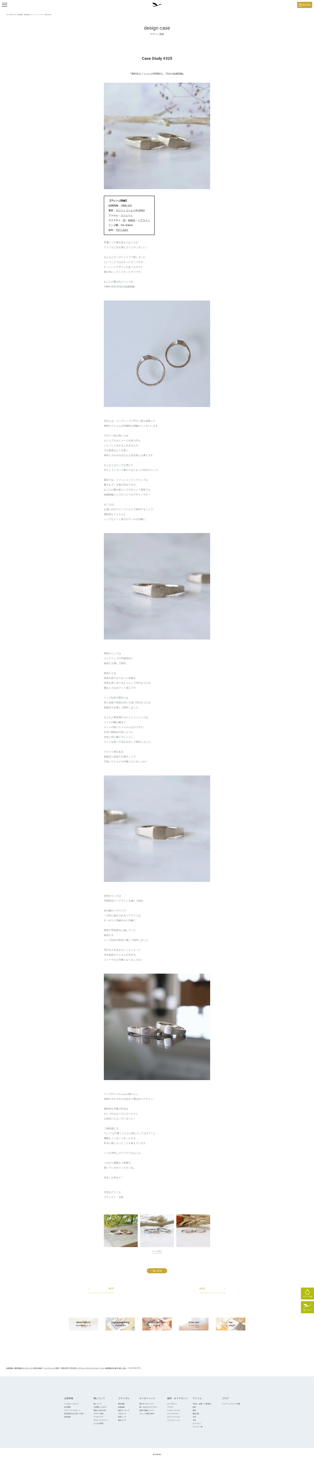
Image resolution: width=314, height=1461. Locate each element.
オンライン (197, 1423)
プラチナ (170, 1407)
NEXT (101, 1288)
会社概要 (67, 1407)
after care (194, 1324)
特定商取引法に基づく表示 (74, 1413)
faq (231, 1324)
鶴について (98, 1404)
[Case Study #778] (193, 1230)
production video (157, 1324)
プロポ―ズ (122, 1413)
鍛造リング (122, 1417)
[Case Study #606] (157, 1230)
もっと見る (157, 1251)
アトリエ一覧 (197, 1427)
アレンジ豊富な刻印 (146, 1413)
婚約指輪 (121, 1404)
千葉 (194, 1420)
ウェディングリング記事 (231, 1404)
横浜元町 (196, 1413)
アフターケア (98, 1417)
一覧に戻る (156, 1270)
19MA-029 (126, 205)
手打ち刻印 (122, 230)
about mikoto (83, 1324)
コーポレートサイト (71, 1404)
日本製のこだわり (100, 1407)
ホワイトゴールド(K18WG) (130, 210)
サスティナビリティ (101, 1420)
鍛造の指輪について (146, 1410)
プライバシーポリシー (72, 1410)
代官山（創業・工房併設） (202, 1404)
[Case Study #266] (121, 1230)
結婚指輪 (121, 1407)
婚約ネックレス (124, 1410)
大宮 (194, 1417)
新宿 (194, 1410)
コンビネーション (173, 1420)
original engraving (120, 1324)
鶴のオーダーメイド (146, 1404)
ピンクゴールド (173, 1413)
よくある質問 (98, 1423)
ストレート (127, 215)
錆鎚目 (131, 220)
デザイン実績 (98, 1413)
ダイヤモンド (172, 1404)
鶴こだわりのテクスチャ (148, 1407)
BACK (213, 1288)
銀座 (194, 1407)
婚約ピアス (122, 1420)
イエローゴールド (173, 1410)
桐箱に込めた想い (100, 1410)
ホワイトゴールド (173, 1417)
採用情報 (67, 1417)
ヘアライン (144, 220)
